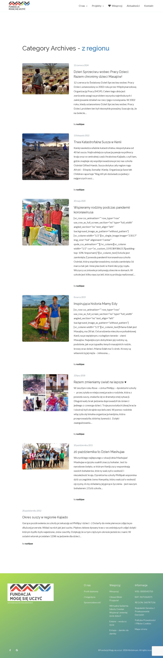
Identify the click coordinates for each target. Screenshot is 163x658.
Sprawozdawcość (92, 602)
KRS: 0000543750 (144, 591)
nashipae (80, 124)
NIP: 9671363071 (143, 597)
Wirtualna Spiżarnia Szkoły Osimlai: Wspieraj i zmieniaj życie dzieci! (118, 610)
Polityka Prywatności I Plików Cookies (145, 622)
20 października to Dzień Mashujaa (99, 452)
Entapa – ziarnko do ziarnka (119, 632)
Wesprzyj (114, 591)
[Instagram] (16, 650)
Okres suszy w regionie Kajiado (45, 517)
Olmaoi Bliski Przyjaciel (115, 599)
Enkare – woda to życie (118, 623)
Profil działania (91, 591)
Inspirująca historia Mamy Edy (95, 304)
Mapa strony (141, 629)
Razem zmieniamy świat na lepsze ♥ (100, 382)
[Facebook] (10, 650)
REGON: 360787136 (145, 602)
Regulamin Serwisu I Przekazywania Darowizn (145, 611)
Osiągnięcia (89, 597)
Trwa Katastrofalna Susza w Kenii (97, 142)
